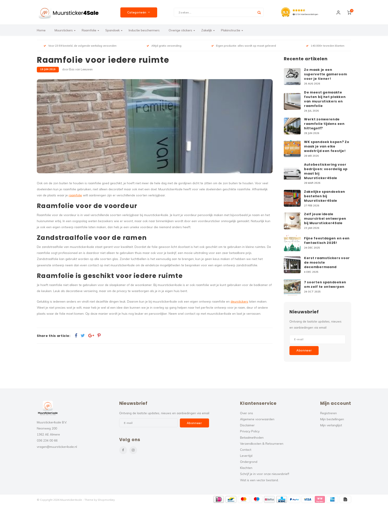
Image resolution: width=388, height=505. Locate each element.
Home (41, 30)
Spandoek (112, 30)
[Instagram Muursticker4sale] (133, 450)
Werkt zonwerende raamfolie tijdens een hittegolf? (324, 123)
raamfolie (75, 195)
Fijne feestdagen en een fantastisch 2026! (327, 240)
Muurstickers (64, 30)
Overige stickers (180, 30)
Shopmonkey (106, 499)
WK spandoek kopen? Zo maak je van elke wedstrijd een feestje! (326, 146)
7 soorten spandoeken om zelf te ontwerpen (325, 284)
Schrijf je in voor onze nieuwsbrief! (264, 474)
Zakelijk (206, 30)
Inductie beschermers (144, 30)
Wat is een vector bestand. (259, 480)
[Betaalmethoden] (219, 499)
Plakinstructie (230, 30)
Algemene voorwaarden (257, 419)
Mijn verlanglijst (331, 425)
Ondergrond (248, 462)
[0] (349, 12)
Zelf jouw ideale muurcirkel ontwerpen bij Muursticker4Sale (325, 218)
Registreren (328, 413)
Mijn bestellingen (332, 419)
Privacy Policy (250, 431)
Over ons (246, 413)
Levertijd (246, 455)
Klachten (246, 468)
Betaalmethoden (252, 437)
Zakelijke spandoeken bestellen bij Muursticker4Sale (324, 196)
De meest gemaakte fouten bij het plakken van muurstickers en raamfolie (325, 99)
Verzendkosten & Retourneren (261, 443)
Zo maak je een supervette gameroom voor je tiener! (325, 74)
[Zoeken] (259, 12)
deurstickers (239, 301)
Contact (245, 449)
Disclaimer (247, 425)
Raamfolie (89, 30)
